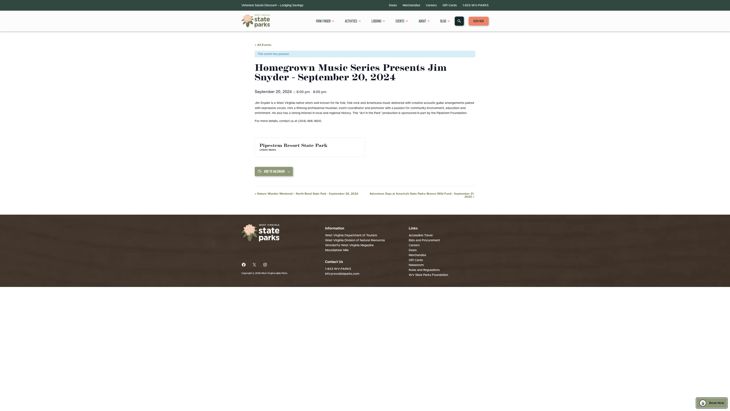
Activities (351, 21)
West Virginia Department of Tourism (351, 235)
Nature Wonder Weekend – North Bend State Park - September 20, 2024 (306, 193)
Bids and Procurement (424, 240)
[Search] (459, 21)
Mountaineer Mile (337, 250)
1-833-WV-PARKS (476, 5)
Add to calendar (274, 171)
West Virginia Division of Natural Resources (355, 240)
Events (400, 21)
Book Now (478, 21)
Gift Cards (450, 5)
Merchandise (411, 5)
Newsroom (416, 265)
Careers (431, 5)
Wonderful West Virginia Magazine (349, 245)
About (422, 21)
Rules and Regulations (424, 270)
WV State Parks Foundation (428, 274)
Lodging (376, 21)
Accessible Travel (421, 235)
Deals (393, 5)
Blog (443, 21)
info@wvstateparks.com (342, 273)
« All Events (263, 45)
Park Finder (323, 21)
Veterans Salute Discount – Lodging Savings (272, 5)
